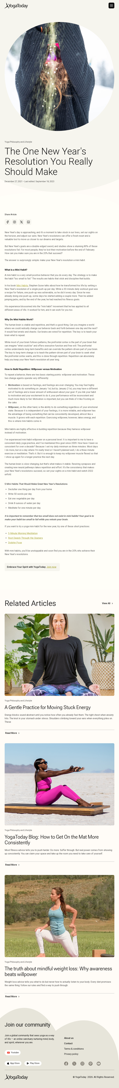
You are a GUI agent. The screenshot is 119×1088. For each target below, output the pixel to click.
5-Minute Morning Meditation (23, 533)
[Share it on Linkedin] (28, 222)
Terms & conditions (74, 1048)
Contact (68, 1043)
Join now (51, 567)
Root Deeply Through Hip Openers (25, 538)
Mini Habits (22, 285)
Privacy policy (71, 1054)
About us (69, 1038)
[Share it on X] (21, 222)
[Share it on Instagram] (14, 222)
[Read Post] (59, 655)
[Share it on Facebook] (7, 222)
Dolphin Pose (15, 542)
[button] (111, 5)
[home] (16, 5)
